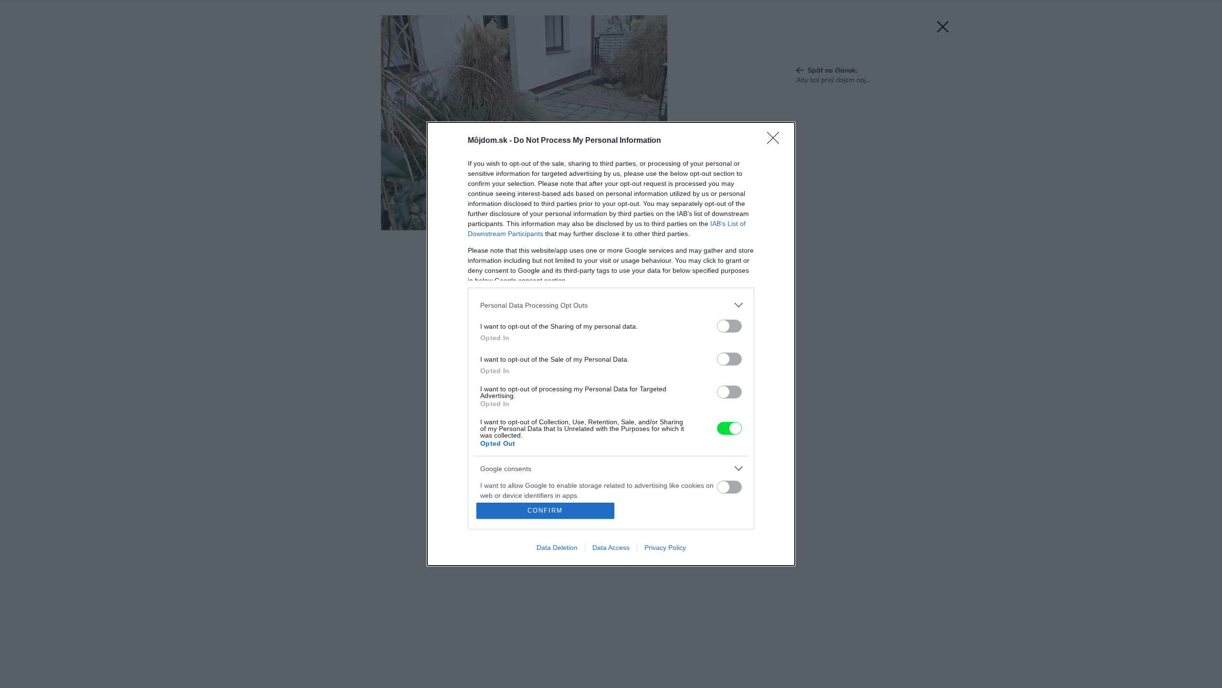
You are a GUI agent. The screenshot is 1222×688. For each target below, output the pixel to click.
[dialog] (611, 344)
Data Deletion (557, 547)
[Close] (776, 141)
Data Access (611, 547)
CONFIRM (545, 510)
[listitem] (611, 305)
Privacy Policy (665, 547)
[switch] (729, 326)
